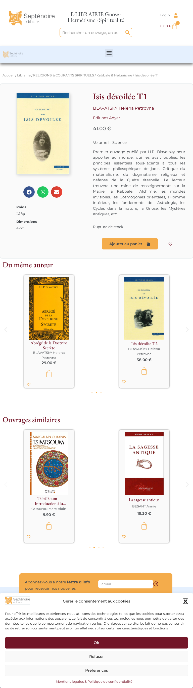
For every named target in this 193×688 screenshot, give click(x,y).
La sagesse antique (59, 499)
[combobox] (92, 32)
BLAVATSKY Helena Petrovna (123, 108)
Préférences (96, 670)
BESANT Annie (60, 506)
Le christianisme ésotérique (155, 501)
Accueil (9, 75)
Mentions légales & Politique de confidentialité (94, 681)
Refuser (96, 656)
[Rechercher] (127, 32)
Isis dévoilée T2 (144, 343)
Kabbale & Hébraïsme (114, 75)
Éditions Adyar (106, 117)
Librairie (24, 75)
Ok (96, 642)
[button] (185, 601)
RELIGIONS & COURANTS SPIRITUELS (63, 75)
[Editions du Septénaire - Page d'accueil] (31, 18)
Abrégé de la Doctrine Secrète (49, 345)
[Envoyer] (155, 584)
